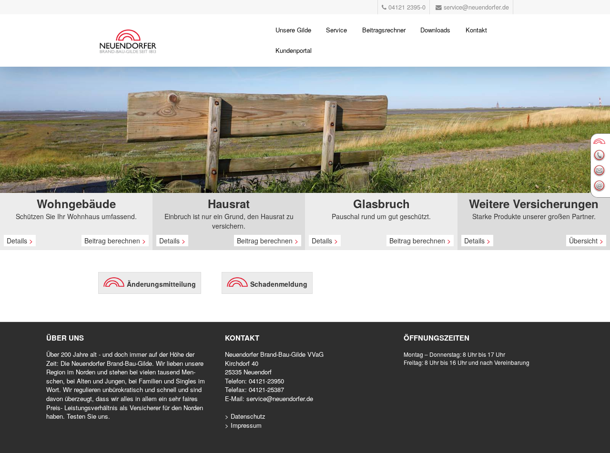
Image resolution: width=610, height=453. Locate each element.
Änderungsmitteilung (161, 284)
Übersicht (586, 240)
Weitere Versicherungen (534, 203)
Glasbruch (381, 203)
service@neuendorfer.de (279, 398)
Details (20, 240)
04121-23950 (266, 380)
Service (336, 29)
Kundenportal (293, 50)
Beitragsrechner (384, 29)
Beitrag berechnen (115, 240)
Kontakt (476, 29)
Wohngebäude (76, 203)
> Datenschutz (245, 416)
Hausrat (229, 203)
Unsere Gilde (293, 29)
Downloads (435, 29)
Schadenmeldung (278, 284)
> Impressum (243, 425)
